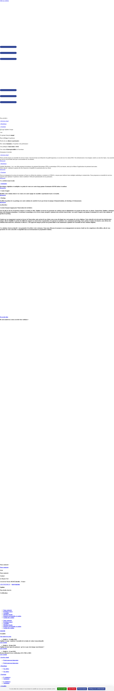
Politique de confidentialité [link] (96, 688)
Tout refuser (71, 688)
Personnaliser (82, 688)
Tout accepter (62, 688)
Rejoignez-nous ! (8, 611)
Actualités (6, 613)
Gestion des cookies (8, 617)
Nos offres (6, 669)
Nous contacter (7, 610)
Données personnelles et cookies (12, 616)
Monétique (3, 163)
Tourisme (3, 172)
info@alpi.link (16, 584)
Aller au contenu (4, 0)
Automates (6, 679)
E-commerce (6, 677)
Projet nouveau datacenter (10, 660)
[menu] (8, 59)
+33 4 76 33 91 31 (5, 584)
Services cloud (4, 155)
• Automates (3, 183)
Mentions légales (8, 614)
